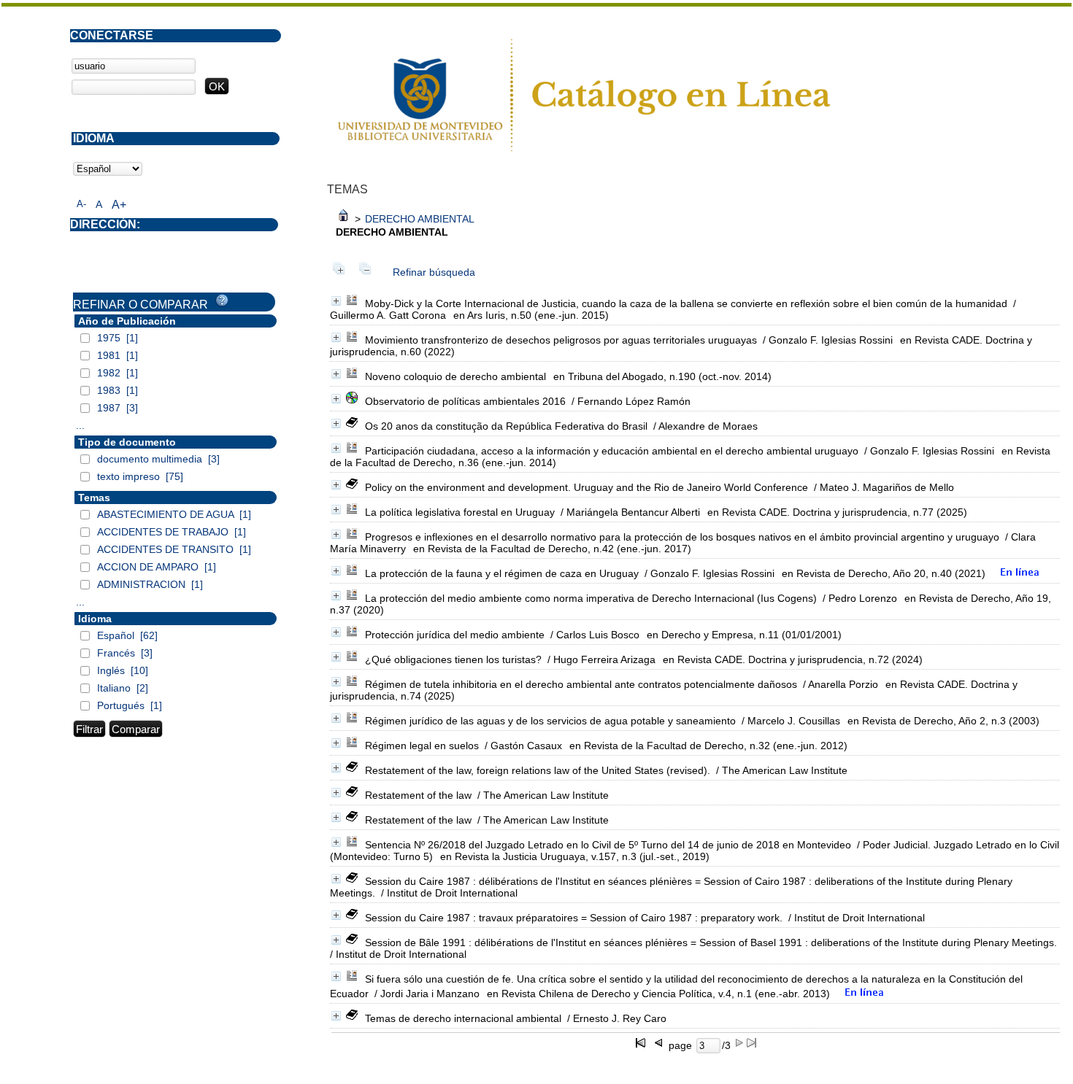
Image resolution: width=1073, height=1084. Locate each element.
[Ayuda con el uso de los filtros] (221, 300)
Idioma (95, 618)
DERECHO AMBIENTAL (419, 219)
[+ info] (336, 301)
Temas (94, 497)
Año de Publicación (127, 321)
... (80, 425)
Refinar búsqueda (434, 272)
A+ (119, 204)
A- (81, 203)
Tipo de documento (127, 442)
